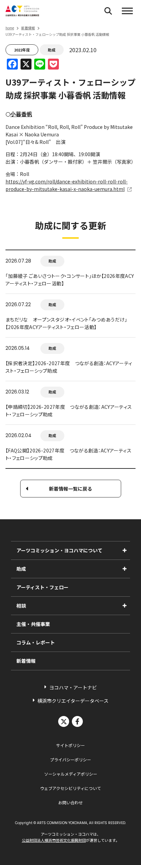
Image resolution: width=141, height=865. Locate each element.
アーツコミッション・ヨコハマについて (59, 550)
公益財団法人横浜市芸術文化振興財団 (54, 840)
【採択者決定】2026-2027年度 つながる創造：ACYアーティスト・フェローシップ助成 (68, 367)
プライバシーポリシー (70, 759)
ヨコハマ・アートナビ (73, 687)
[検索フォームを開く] (108, 11)
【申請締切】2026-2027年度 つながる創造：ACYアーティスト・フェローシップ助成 (68, 410)
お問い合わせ (70, 802)
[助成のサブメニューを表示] (124, 568)
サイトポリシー (70, 745)
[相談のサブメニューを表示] (124, 605)
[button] (127, 11)
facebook (77, 721)
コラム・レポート (35, 642)
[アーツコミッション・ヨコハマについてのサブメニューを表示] (124, 550)
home (9, 27)
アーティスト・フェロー (42, 587)
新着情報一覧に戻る (70, 488)
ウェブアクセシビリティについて (70, 788)
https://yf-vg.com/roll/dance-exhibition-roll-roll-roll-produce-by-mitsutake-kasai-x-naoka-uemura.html (66, 185)
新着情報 (28, 27)
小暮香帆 (21, 114)
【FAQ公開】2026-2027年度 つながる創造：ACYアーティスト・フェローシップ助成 (68, 454)
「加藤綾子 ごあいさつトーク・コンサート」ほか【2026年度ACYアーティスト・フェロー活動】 (69, 279)
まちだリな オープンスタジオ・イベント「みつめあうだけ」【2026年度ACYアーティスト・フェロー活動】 (66, 323)
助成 (51, 50)
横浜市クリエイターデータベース (72, 700)
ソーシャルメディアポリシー (70, 774)
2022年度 (22, 50)
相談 (21, 605)
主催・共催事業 (33, 624)
